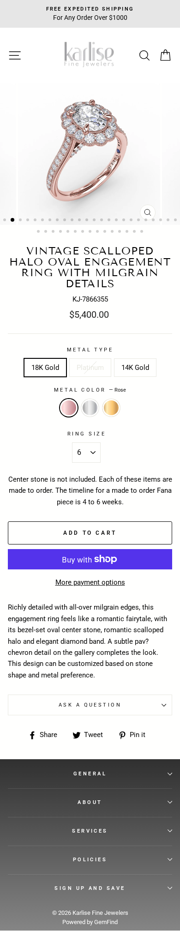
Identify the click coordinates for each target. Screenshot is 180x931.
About (90, 802)
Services (90, 831)
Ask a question (90, 704)
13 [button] (95, 220)
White (90, 408)
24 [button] (176, 220)
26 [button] (46, 232)
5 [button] (36, 220)
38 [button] (135, 232)
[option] (90, 154)
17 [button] (124, 220)
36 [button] (120, 232)
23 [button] (169, 220)
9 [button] (65, 220)
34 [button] (105, 232)
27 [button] (54, 232)
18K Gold (45, 367)
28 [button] (61, 232)
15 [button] (110, 220)
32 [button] (91, 232)
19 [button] (139, 220)
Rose (69, 408)
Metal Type (90, 349)
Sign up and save (89, 888)
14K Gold (135, 367)
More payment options (90, 582)
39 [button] (142, 232)
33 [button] (98, 232)
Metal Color (90, 390)
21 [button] (154, 220)
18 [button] (132, 220)
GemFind (106, 922)
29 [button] (68, 232)
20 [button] (146, 220)
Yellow (111, 408)
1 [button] (5, 220)
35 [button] (113, 232)
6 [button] (43, 220)
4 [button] (28, 220)
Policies (90, 859)
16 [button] (117, 220)
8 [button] (58, 220)
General (90, 773)
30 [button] (76, 232)
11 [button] (80, 220)
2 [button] (13, 220)
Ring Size (86, 433)
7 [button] (50, 220)
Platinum (90, 367)
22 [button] (161, 220)
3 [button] (21, 220)
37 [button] (128, 232)
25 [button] (39, 232)
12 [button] (87, 220)
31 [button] (83, 232)
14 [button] (102, 220)
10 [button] (73, 220)
